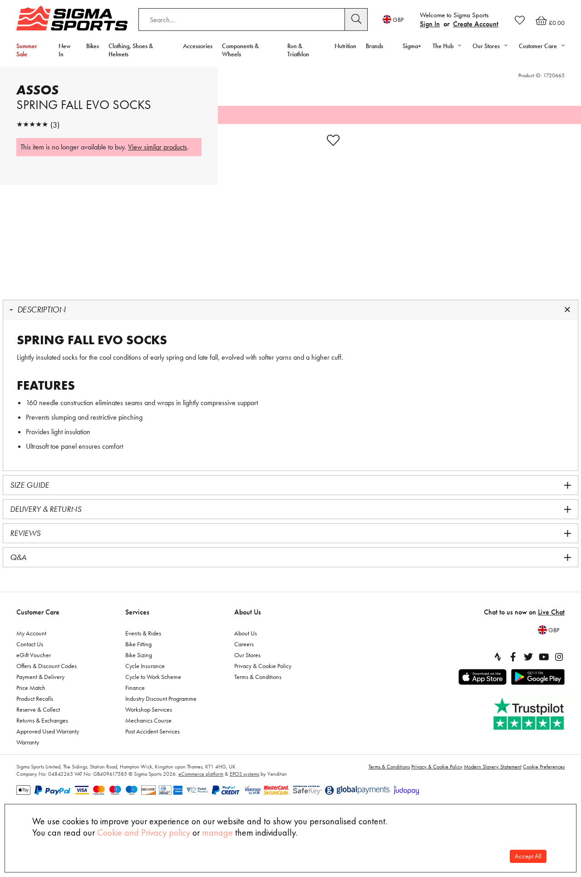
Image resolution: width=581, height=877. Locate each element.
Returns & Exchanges (42, 720)
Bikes (92, 46)
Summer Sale (26, 50)
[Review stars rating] (32, 124)
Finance (135, 688)
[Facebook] (512, 656)
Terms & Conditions (257, 677)
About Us (247, 612)
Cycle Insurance (145, 666)
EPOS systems (244, 774)
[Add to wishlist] (333, 140)
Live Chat (551, 612)
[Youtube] (543, 656)
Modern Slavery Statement (493, 766)
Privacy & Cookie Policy (262, 666)
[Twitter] (528, 656)
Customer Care (37, 612)
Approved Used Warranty (47, 731)
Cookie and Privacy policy (143, 832)
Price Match (30, 688)
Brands (374, 46)
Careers (244, 644)
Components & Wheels (240, 50)
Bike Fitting (138, 644)
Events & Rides (143, 633)
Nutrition (345, 46)
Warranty (27, 742)
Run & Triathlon (298, 50)
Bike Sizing (138, 655)
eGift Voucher (33, 655)
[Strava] (497, 656)
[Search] (356, 19)
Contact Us (29, 644)
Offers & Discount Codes (46, 666)
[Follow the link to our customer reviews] (530, 714)
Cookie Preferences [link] (544, 766)
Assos (37, 90)
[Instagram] (559, 656)
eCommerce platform (200, 774)
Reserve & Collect (38, 709)
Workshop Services (148, 709)
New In (65, 50)
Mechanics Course (148, 720)
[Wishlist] (519, 20)
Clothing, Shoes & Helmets (130, 50)
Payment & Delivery (40, 677)
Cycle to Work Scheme (153, 677)
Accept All (528, 856)
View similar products (157, 147)
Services (137, 612)
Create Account (475, 24)
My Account (31, 633)
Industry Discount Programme (161, 698)
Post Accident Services (152, 731)
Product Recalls (34, 698)
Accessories (197, 46)
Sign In (430, 24)
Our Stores (247, 655)
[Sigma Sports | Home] (72, 18)
